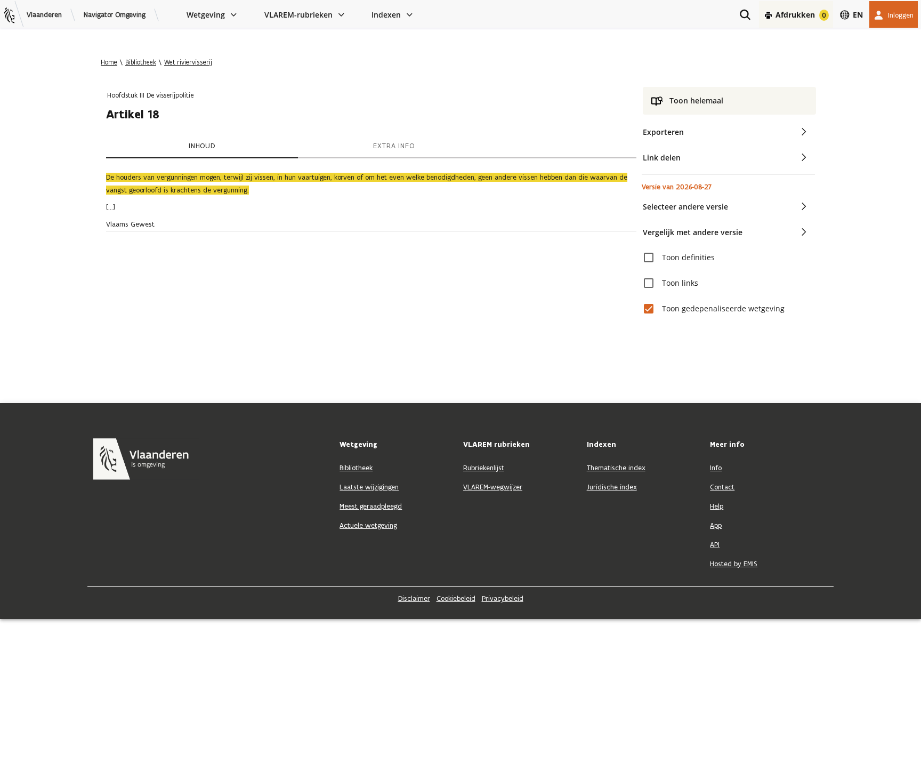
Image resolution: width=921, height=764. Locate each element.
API (715, 544)
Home (109, 62)
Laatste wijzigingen (369, 487)
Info (716, 467)
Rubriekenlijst (483, 467)
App (716, 525)
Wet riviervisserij (188, 62)
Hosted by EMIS (733, 563)
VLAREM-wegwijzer (492, 487)
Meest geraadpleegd (371, 506)
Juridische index (612, 487)
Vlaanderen (44, 15)
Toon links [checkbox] (680, 283)
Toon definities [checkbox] (688, 257)
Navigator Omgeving (115, 15)
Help (716, 506)
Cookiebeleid (456, 598)
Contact (722, 487)
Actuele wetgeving (368, 525)
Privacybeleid (502, 598)
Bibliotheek (140, 62)
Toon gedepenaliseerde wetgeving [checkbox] (723, 308)
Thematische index (616, 467)
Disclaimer (414, 598)
